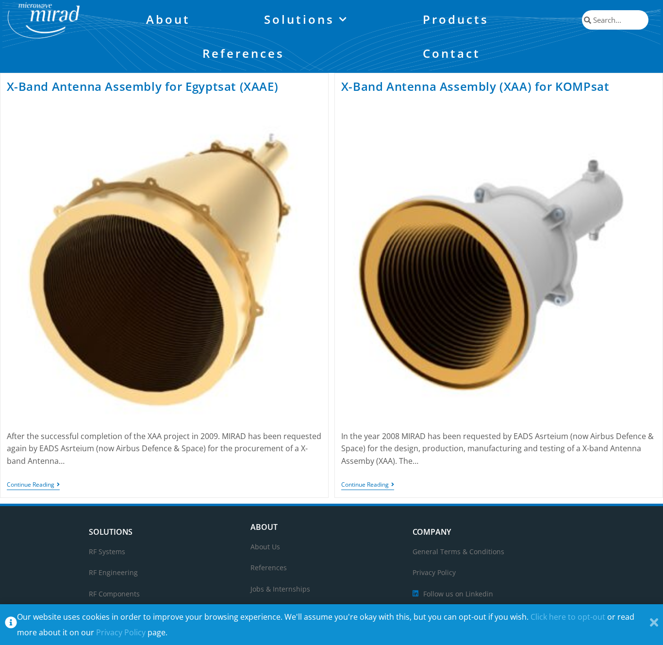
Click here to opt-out (567, 616)
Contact (452, 53)
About (168, 19)
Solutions (299, 19)
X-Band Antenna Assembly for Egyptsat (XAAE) (143, 86)
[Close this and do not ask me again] (654, 624)
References (243, 53)
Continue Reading (33, 485)
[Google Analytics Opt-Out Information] (11, 624)
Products (456, 19)
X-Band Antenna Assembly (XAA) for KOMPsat (475, 86)
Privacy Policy (121, 632)
